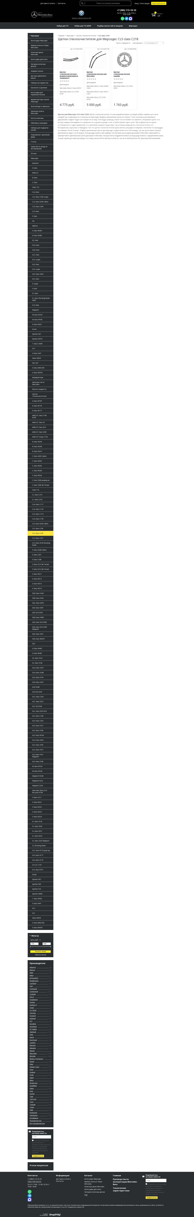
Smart (34, 329)
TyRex (32, 1107)
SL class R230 (37, 826)
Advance (33, 967)
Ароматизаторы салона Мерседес (40, 100)
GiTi (31, 1021)
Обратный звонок (159, 3)
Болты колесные (37, 118)
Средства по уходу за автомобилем (39, 147)
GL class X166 (37, 663)
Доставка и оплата (47, 3)
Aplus (32, 975)
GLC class (35, 255)
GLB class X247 (37, 682)
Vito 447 (35, 363)
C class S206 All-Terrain (40, 485)
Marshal (32, 1045)
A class (34, 168)
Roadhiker (33, 1086)
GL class (35, 240)
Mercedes (33, 1053)
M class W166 (37, 319)
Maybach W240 (37, 776)
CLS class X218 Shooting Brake (41, 544)
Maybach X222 (37, 781)
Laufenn (33, 1043)
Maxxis (32, 1051)
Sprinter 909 (36, 884)
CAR (31, 986)
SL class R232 (37, 836)
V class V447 (36, 353)
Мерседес (34, 158)
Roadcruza (33, 1083)
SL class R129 (37, 821)
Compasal (33, 989)
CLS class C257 (37, 538)
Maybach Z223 (37, 785)
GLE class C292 (37, 721)
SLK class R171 (37, 855)
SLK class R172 (37, 860)
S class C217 (36, 797)
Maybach (35, 310)
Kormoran (33, 1040)
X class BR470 (37, 373)
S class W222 (37, 807)
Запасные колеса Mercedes (37, 112)
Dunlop (32, 1002)
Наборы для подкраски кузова (39, 129)
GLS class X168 (37, 761)
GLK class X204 (37, 274)
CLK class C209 (37, 206)
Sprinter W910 (37, 339)
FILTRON (33, 1010)
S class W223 (37, 812)
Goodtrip (33, 1024)
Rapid (32, 1078)
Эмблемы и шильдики (39, 123)
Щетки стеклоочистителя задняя (122, 74)
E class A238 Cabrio (39, 550)
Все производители (37, 1123)
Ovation (32, 1072)
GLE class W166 (38, 735)
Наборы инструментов (39, 83)
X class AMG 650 (38, 368)
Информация (62, 1175)
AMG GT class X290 (39, 432)
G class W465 (37, 235)
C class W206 (37, 471)
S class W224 (37, 817)
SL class (35, 293)
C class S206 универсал (41, 480)
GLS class (35, 279)
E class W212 (37, 579)
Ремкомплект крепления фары (40, 136)
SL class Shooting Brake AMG (41, 299)
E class (34, 216)
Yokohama (33, 1115)
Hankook (33, 1032)
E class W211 (37, 574)
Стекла (33, 142)
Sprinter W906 (37, 894)
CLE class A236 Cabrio (40, 202)
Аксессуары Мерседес (39, 40)
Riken (32, 1080)
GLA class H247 (38, 668)
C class (34, 182)
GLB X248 (35, 687)
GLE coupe (36, 269)
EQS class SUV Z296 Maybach (39, 628)
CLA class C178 (37, 519)
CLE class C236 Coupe (40, 197)
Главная (117, 1175)
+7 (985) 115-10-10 (126, 10)
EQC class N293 (38, 603)
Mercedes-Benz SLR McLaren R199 (39, 791)
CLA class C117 (37, 504)
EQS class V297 (37, 634)
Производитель (36, 1121)
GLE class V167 (37, 726)
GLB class (35, 250)
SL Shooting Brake (39, 845)
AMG (31, 973)
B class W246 (37, 446)
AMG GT (35, 173)
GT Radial (33, 1029)
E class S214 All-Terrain (40, 569)
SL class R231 (37, 831)
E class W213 (37, 584)
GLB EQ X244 (37, 692)
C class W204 (37, 461)
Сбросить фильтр (40, 955)
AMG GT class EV (38, 422)
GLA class (35, 245)
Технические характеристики (121, 1189)
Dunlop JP (33, 1005)
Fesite (32, 1008)
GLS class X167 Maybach (37, 755)
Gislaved (33, 1018)
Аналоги (35, 163)
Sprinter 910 (36, 889)
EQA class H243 (38, 593)
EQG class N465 (38, 617)
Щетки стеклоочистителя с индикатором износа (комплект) (69, 75)
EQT (33, 644)
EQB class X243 (38, 598)
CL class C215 (37, 495)
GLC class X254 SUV (39, 711)
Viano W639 (36, 358)
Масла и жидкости (39, 389)
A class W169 (37, 401)
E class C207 (36, 555)
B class (34, 178)
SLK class (35, 305)
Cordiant (33, 994)
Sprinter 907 (36, 334)
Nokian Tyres (34, 1067)
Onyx (31, 1070)
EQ (33, 221)
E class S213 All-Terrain (40, 564)
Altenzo (32, 970)
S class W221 (37, 802)
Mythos (35, 226)
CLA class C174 (37, 514)
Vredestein (33, 1113)
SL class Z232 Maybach (40, 841)
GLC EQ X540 (37, 706)
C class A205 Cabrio (39, 456)
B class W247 (37, 451)
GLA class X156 (37, 677)
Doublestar (34, 1000)
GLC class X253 (37, 701)
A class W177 (37, 411)
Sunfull (32, 1094)
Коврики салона (37, 71)
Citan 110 (35, 187)
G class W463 (37, 231)
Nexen (32, 1061)
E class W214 (37, 588)
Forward (33, 1016)
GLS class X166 (37, 745)
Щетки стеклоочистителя (39, 395)
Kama (32, 1037)
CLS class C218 (37, 533)
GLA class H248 (38, 672)
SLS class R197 (37, 870)
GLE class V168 (37, 730)
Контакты (61, 3)
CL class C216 (37, 499)
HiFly (31, 1035)
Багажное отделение (39, 88)
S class (34, 288)
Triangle (32, 1105)
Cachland (33, 983)
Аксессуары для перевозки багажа (38, 93)
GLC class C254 (37, 697)
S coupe (35, 284)
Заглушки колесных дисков (38, 65)
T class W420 (37, 899)
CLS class (35, 211)
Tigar (31, 1096)
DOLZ (32, 997)
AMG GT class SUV (39, 427)
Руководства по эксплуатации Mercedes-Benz (125, 1182)
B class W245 (37, 442)
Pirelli (31, 1075)
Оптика (33, 153)
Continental (34, 991)
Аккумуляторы (37, 377)
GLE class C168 (37, 716)
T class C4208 (37, 344)
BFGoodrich (34, 978)
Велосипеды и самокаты (40, 106)
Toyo (31, 1102)
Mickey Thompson (36, 1059)
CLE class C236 (37, 528)
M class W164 (37, 315)
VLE (33, 908)
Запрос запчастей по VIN (81, 18)
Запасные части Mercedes (38, 383)
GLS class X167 (37, 750)
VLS (33, 348)
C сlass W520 (37, 475)
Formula (33, 1013)
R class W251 (37, 324)
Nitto (31, 1064)
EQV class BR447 (38, 639)
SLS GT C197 (37, 865)
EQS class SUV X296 (39, 622)
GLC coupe (36, 259)
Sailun (32, 1088)
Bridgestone (34, 981)
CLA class (35, 192)
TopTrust (33, 1099)
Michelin (33, 1056)
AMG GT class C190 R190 (39, 416)
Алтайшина (34, 1118)
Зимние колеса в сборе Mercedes (40, 46)
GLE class (35, 264)
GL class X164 (37, 658)
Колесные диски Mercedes (37, 53)
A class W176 (37, 406)
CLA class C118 (37, 509)
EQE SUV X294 (37, 612)
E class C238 (36, 559)
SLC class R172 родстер (41, 850)
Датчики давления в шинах (38, 77)
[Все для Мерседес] (42, 15)
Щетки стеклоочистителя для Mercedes (97, 74)
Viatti (31, 1110)
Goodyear (33, 1026)
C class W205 (37, 466)
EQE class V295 (37, 608)
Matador (33, 1048)
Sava (31, 1091)
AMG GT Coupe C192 (40, 437)
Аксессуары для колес (39, 59)
